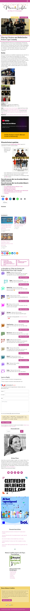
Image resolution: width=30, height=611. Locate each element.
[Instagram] (2, 253)
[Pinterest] (7, 253)
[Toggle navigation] (27, 1)
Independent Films (15, 144)
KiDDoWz (12, 576)
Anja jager (9, 312)
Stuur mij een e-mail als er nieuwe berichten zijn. (12, 381)
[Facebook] (5, 253)
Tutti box (6, 193)
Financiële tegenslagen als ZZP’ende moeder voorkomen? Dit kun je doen (8, 262)
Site (2, 398)
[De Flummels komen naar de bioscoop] (20, 220)
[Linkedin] (12, 253)
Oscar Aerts (16, 110)
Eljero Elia (5, 112)
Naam (2, 391)
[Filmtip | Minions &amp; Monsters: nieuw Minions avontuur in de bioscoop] (7, 236)
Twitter (7, 1)
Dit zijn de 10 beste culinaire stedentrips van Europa (13, 538)
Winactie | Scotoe (23, 316)
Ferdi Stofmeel (24, 109)
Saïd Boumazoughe (9, 109)
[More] (17, 253)
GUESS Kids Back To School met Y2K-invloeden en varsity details (14, 541)
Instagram (5, 1)
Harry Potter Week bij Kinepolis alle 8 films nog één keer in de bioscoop (14, 545)
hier (7, 176)
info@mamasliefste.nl (10, 466)
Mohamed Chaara (7, 108)
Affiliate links (7, 600)
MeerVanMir (12, 574)
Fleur (9, 255)
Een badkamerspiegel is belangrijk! (22, 261)
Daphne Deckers (17, 109)
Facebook (2, 1)
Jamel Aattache (10, 114)
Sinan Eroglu (14, 108)
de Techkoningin (21, 609)
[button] (8, 72)
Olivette (11, 575)
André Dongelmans (19, 112)
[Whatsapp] (10, 253)
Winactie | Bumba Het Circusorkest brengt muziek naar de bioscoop (14, 536)
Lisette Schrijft (13, 572)
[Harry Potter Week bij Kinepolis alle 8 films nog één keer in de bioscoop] (7, 220)
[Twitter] (15, 253)
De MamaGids (13, 571)
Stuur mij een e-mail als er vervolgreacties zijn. (12, 379)
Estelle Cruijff (10, 110)
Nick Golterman (11, 112)
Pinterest (4, 1)
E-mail (3, 394)
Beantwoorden (24, 277)
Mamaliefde (12, 578)
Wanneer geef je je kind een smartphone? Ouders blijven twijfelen (13, 532)
